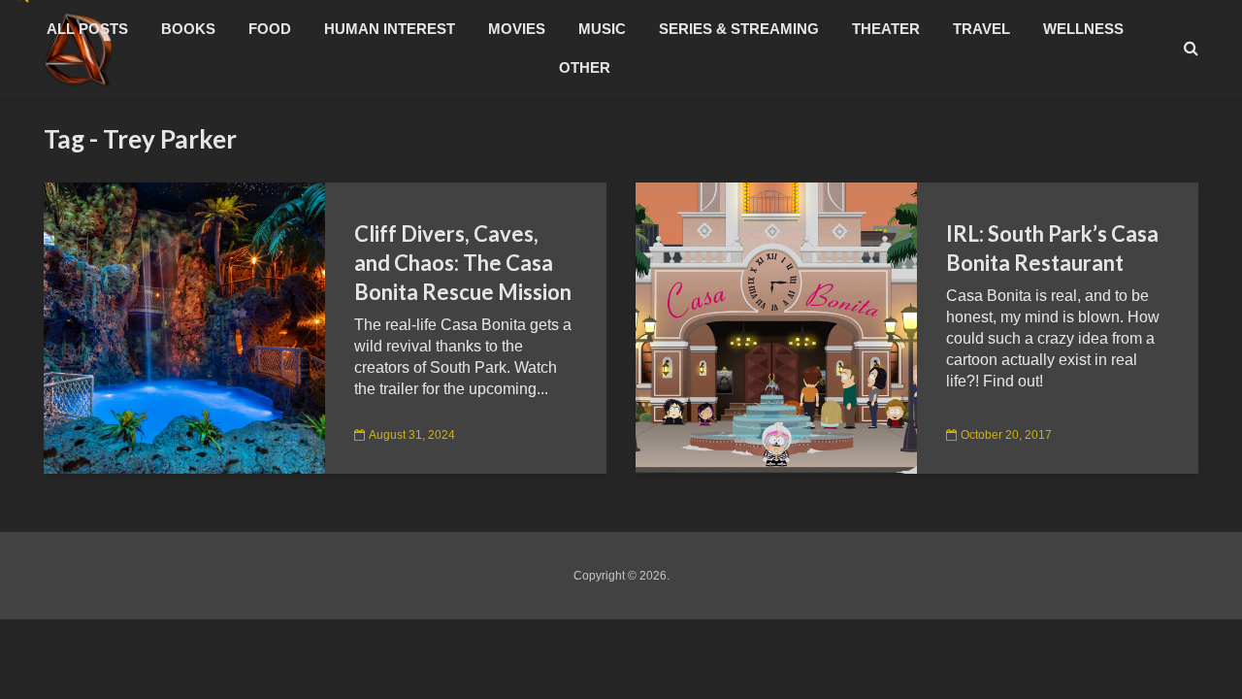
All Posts (87, 28)
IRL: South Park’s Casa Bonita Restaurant (1052, 248)
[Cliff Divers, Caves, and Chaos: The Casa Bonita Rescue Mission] (184, 326)
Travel (981, 28)
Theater (886, 28)
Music (602, 28)
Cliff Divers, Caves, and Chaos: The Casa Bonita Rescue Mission (463, 262)
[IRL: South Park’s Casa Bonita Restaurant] (776, 326)
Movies (516, 28)
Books (188, 28)
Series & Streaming (739, 28)
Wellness (1083, 28)
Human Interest (389, 28)
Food (269, 28)
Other (584, 67)
